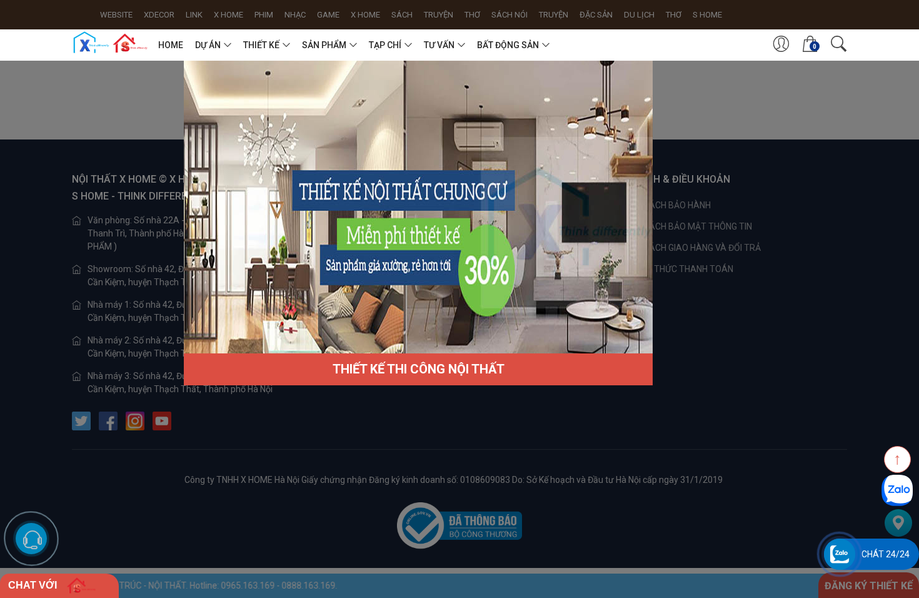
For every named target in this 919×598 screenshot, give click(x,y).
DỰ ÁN (208, 45)
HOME (170, 45)
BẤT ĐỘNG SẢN (508, 45)
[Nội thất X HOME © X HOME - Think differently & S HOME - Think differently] (110, 43)
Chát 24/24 (885, 554)
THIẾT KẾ (261, 45)
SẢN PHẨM (324, 45)
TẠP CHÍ (385, 45)
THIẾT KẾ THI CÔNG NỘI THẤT (419, 369)
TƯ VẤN (439, 45)
